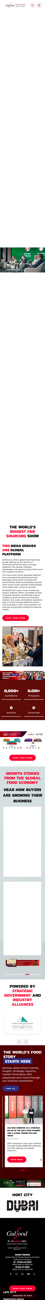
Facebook (10, 1274)
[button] (6, 1170)
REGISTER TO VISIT (22, 1295)
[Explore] (39, 5)
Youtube (28, 1274)
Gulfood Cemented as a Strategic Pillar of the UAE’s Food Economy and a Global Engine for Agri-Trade (21, 1131)
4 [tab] (22, 974)
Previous (19, 1042)
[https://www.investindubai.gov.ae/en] (22, 1206)
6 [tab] (32, 974)
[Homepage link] (15, 5)
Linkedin (22, 1274)
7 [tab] (37, 974)
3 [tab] (18, 974)
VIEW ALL (11, 1088)
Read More (14, 1159)
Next (26, 1042)
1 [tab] (8, 974)
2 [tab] (13, 974)
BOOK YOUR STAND (15, 618)
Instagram (16, 1274)
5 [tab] (27, 974)
